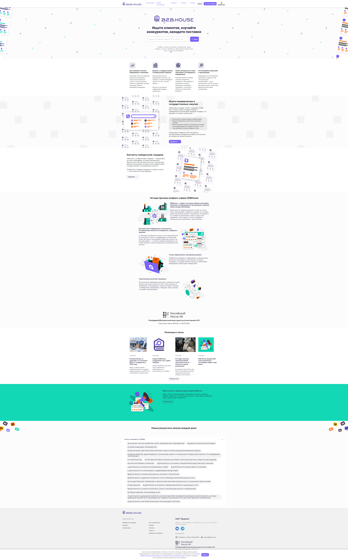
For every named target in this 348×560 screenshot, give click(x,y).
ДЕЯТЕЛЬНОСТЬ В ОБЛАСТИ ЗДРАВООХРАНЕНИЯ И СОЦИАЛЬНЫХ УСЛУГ (170, 485)
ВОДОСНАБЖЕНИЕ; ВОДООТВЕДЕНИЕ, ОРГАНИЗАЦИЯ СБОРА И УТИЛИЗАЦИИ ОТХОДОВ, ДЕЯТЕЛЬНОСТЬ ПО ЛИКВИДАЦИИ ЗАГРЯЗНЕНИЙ (174, 455)
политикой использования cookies (174, 555)
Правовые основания (155, 533)
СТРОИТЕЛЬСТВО (135, 460)
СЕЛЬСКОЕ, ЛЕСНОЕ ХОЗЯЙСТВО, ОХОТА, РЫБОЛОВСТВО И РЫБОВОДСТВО (156, 443)
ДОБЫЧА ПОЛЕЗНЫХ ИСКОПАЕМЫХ (201, 443)
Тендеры (125, 525)
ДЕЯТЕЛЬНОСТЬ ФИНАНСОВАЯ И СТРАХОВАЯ (188, 467)
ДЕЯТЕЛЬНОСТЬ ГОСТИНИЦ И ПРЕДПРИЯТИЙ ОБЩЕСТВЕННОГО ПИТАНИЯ (185, 463)
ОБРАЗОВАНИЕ (134, 485)
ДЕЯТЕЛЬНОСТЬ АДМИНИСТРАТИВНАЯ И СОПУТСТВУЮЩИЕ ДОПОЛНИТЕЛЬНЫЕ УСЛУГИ (161, 478)
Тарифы (151, 525)
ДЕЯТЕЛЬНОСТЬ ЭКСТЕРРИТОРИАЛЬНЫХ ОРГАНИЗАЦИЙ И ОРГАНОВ (154, 501)
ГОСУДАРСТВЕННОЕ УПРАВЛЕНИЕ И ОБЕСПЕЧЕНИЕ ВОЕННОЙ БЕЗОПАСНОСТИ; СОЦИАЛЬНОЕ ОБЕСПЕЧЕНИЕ (169, 481)
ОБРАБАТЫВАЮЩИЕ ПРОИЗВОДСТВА (142, 447)
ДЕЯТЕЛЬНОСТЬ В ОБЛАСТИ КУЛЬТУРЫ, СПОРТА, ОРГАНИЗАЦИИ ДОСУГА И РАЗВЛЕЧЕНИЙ (162, 489)
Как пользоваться (154, 522)
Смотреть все (174, 378)
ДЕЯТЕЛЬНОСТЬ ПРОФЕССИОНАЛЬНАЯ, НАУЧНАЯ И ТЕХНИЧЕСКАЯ (153, 474)
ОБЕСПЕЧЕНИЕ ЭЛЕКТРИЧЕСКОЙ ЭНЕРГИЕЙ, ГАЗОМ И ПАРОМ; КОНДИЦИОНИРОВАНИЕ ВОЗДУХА (164, 451)
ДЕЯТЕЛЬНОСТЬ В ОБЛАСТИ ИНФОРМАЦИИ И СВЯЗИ (148, 467)
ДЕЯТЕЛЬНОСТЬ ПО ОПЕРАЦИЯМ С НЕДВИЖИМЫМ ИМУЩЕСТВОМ (153, 471)
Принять (205, 555)
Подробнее (173, 141)
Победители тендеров (129, 522)
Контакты (152, 528)
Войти (200, 4)
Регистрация (211, 4)
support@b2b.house (210, 537)
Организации (126, 528)
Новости (151, 530)
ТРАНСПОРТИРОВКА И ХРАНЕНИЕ (141, 463)
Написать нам (167, 401)
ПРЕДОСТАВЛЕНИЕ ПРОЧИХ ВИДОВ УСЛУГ (144, 492)
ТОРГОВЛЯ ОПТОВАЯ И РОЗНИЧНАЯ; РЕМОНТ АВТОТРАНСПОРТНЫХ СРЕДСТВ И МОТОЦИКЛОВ (180, 460)
